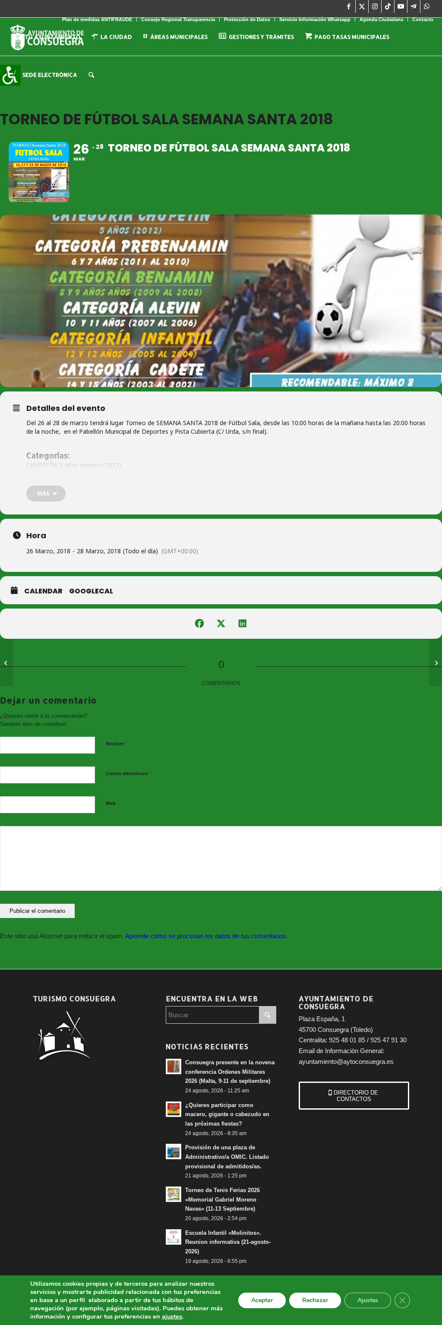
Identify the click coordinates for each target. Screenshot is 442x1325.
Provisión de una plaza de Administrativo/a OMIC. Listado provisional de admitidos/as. (227, 1156)
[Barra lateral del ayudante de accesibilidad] (10, 75)
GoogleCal (91, 591)
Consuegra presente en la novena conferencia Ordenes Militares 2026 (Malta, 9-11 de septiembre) (230, 1071)
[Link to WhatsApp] (426, 6)
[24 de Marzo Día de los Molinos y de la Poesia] (6, 662)
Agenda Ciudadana (381, 19)
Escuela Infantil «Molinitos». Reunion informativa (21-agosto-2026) (228, 1242)
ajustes (172, 1316)
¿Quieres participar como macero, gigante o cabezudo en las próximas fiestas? (227, 1114)
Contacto (422, 19)
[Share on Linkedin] (242, 623)
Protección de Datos (247, 19)
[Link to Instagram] (375, 6)
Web (111, 803)
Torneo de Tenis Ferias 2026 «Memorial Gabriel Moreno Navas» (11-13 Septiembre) (222, 1199)
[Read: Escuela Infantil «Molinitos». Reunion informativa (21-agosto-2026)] (173, 1237)
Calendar (43, 591)
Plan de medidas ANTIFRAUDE (97, 19)
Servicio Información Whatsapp (314, 19)
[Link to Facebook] (349, 6)
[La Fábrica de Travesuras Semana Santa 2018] (435, 662)
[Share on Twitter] (221, 623)
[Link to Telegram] (413, 6)
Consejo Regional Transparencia (178, 19)
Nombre (116, 743)
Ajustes (367, 1300)
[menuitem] (97, 19)
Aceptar (262, 1300)
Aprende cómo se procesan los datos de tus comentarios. (206, 936)
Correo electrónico (129, 773)
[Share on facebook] (199, 623)
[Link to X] (362, 6)
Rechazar (315, 1300)
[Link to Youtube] (401, 6)
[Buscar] (91, 75)
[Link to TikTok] (388, 6)
